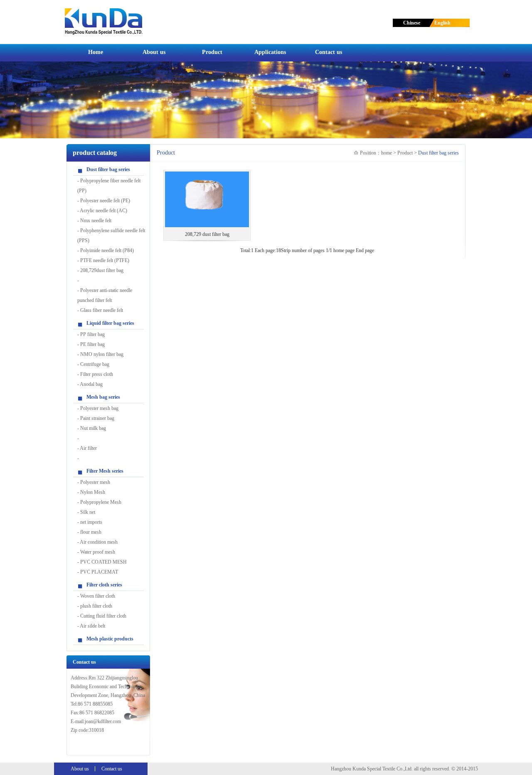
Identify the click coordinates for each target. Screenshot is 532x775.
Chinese (411, 23)
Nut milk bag (93, 428)
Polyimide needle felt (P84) (107, 250)
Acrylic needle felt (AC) (103, 210)
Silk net (87, 512)
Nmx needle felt (95, 220)
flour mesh (90, 532)
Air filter (88, 448)
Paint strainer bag (97, 418)
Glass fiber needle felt (101, 310)
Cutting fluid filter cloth (103, 616)
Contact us (328, 52)
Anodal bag (91, 384)
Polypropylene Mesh (100, 502)
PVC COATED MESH (103, 562)
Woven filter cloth (97, 596)
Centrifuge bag (94, 364)
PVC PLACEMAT (99, 572)
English (441, 23)
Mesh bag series (103, 397)
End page (365, 250)
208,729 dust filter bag (207, 234)
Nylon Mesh (92, 492)
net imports (91, 522)
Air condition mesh (99, 542)
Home (95, 52)
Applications (270, 52)
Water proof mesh (97, 552)
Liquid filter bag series (110, 323)
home (386, 153)
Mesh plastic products (109, 639)
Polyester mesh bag (99, 408)
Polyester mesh (95, 482)
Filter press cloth (96, 374)
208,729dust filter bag (101, 270)
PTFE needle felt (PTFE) (104, 260)
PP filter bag (92, 334)
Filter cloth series (104, 585)
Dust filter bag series (108, 169)
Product (212, 52)
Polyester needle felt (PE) (105, 201)
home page (344, 250)
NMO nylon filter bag (101, 354)
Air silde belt (92, 626)
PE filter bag (92, 344)
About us (154, 52)
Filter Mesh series (104, 471)
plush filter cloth (96, 606)
